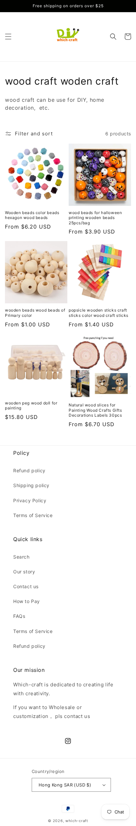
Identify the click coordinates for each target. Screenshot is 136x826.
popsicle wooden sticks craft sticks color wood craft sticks (98, 313)
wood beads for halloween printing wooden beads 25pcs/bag (95, 217)
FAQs (19, 616)
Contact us (26, 586)
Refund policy (29, 470)
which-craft (76, 820)
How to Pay (26, 601)
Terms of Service (33, 515)
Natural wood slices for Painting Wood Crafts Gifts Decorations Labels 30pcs (95, 410)
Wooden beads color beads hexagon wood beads (32, 215)
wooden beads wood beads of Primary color (35, 313)
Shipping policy (31, 485)
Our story (24, 571)
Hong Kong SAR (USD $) (65, 784)
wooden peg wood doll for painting (31, 405)
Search (21, 557)
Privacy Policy (29, 500)
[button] (8, 36)
